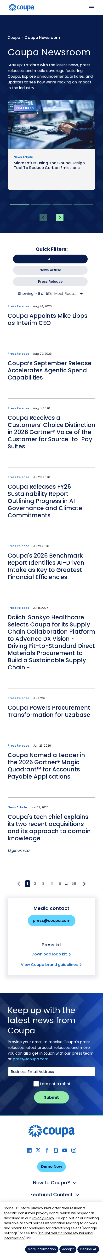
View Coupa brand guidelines (49, 964)
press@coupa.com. (31, 1059)
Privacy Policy (43, 1218)
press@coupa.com (51, 920)
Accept (68, 1249)
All (50, 259)
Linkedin (29, 1150)
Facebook (47, 1150)
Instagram (73, 1150)
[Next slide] (59, 217)
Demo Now (51, 1166)
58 (73, 883)
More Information (42, 1249)
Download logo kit (49, 954)
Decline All (88, 1249)
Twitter (38, 1150)
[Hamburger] (91, 7)
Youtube (64, 1150)
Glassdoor (55, 1150)
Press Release (50, 281)
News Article (50, 270)
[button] (19, 204)
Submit (51, 1097)
